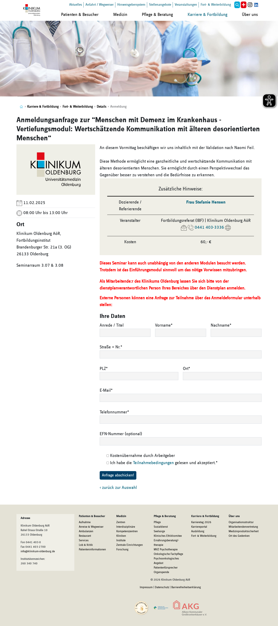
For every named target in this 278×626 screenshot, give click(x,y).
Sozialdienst (161, 526)
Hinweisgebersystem (131, 4)
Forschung (122, 549)
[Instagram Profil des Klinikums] (250, 5)
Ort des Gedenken (239, 535)
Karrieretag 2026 (201, 522)
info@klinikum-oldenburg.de (38, 551)
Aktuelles (75, 4)
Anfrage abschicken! (118, 475)
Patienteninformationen (92, 549)
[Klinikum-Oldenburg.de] (21, 106)
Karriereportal (199, 526)
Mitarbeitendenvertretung (243, 526)
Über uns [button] (250, 14)
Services (84, 540)
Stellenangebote (160, 4)
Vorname (163, 325)
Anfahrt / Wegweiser (99, 4)
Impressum (146, 587)
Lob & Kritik (86, 545)
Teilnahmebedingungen (153, 463)
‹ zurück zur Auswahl (118, 487)
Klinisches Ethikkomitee (168, 535)
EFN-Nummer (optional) (121, 434)
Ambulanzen (86, 531)
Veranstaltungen (186, 4)
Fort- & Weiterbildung (216, 4)
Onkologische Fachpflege (168, 554)
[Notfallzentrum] (243, 5)
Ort (186, 368)
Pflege (157, 522)
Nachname (221, 325)
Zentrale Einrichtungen (129, 545)
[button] (237, 5)
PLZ (104, 368)
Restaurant (85, 535)
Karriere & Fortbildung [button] (207, 14)
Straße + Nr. (111, 347)
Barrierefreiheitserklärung (186, 587)
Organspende (161, 572)
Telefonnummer (114, 412)
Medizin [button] (120, 14)
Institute (121, 540)
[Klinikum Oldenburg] (32, 10)
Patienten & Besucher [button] (80, 14)
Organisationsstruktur (241, 522)
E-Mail (106, 390)
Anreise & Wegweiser (91, 526)
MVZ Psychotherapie (166, 549)
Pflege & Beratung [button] (157, 14)
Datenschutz (162, 587)
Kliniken (121, 535)
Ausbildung (197, 531)
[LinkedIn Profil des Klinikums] (256, 5)
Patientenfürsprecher (166, 567)
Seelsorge (159, 531)
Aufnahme (85, 522)
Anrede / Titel (112, 325)
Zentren (120, 522)
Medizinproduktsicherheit (244, 531)
